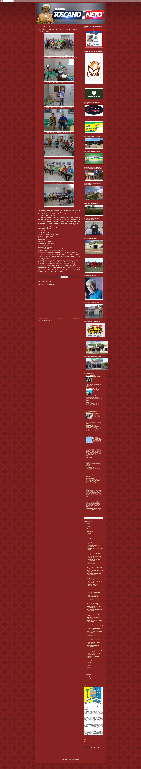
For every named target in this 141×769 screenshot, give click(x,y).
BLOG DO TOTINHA (90, 457)
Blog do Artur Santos (90, 489)
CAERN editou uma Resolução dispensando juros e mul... (93, 604)
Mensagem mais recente (43, 318)
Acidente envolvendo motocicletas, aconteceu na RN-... (94, 560)
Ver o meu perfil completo (89, 741)
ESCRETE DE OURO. (90, 375)
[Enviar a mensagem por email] (61, 277)
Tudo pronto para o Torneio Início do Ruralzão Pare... (94, 577)
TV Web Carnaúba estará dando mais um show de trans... (94, 654)
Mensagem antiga (76, 318)
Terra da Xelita (89, 402)
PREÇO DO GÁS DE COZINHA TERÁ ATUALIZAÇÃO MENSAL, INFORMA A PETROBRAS (93, 480)
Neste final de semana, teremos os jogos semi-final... (93, 646)
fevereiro (89, 669)
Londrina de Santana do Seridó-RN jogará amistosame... (94, 613)
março (88, 667)
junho (88, 662)
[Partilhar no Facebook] (65, 277)
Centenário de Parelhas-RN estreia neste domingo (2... (94, 563)
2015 (87, 678)
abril (88, 665)
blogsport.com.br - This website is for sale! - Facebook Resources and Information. (93, 510)
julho (88, 538)
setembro (89, 535)
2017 (87, 674)
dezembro (89, 529)
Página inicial (60, 318)
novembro (89, 531)
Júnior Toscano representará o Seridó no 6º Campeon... (94, 540)
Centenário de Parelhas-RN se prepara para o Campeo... (94, 624)
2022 (87, 523)
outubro (88, 533)
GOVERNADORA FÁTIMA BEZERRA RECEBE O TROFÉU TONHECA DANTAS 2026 (96, 415)
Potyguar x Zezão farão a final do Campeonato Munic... (93, 640)
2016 (87, 676)
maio (88, 664)
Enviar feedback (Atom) (48, 320)
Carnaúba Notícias (90, 467)
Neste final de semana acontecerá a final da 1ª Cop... (94, 546)
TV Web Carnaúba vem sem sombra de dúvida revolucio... (94, 582)
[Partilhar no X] (64, 277)
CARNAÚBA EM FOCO (91, 425)
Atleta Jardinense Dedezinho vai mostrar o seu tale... (93, 579)
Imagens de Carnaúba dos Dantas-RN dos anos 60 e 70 (94, 651)
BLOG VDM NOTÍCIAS (90, 478)
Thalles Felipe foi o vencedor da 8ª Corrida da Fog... (93, 657)
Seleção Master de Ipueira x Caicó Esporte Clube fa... (93, 635)
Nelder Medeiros (89, 498)
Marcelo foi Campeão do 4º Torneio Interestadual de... (94, 588)
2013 (87, 681)
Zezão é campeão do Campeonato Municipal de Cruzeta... (94, 607)
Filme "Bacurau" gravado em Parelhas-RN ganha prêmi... (94, 621)
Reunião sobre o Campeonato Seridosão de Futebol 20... (93, 596)
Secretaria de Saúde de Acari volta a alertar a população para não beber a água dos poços (93, 501)
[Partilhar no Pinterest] (67, 277)
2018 (87, 673)
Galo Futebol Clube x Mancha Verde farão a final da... (94, 557)
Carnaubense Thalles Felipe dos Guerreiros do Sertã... (93, 585)
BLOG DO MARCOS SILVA (91, 388)
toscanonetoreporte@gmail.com (92, 739)
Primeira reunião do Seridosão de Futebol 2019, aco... (93, 593)
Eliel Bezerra (88, 448)
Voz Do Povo (88, 436)
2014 (87, 679)
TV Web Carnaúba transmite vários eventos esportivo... (94, 552)
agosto (88, 536)
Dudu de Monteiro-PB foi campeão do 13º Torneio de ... (94, 643)
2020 (87, 526)
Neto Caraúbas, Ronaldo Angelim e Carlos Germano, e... (94, 574)
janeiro (88, 670)
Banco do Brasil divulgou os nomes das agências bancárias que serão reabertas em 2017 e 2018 (93, 469)
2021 (87, 525)
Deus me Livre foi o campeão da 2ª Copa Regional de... (94, 660)
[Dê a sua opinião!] (62, 277)
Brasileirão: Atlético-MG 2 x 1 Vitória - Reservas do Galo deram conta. (96, 377)
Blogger (77, 759)
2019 (87, 528)
